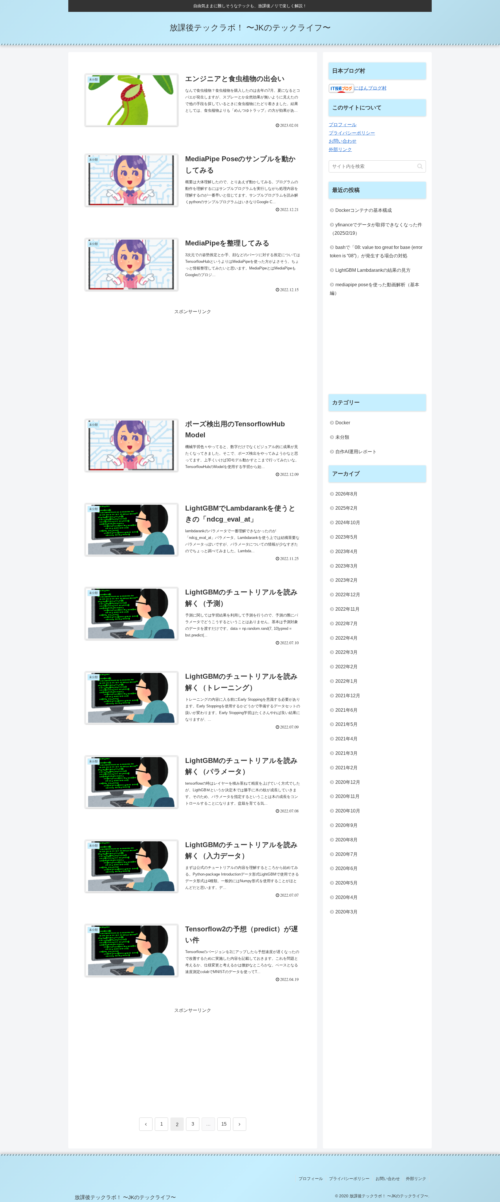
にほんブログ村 (370, 87)
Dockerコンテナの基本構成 (363, 210)
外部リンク (340, 149)
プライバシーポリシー (352, 133)
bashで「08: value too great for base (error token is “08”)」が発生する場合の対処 (376, 251)
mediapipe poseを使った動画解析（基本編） (374, 289)
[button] (420, 166)
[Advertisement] (192, 356)
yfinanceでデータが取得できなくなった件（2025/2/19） (376, 229)
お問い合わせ (342, 141)
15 (224, 1124)
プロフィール (342, 124)
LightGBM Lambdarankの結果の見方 (373, 270)
